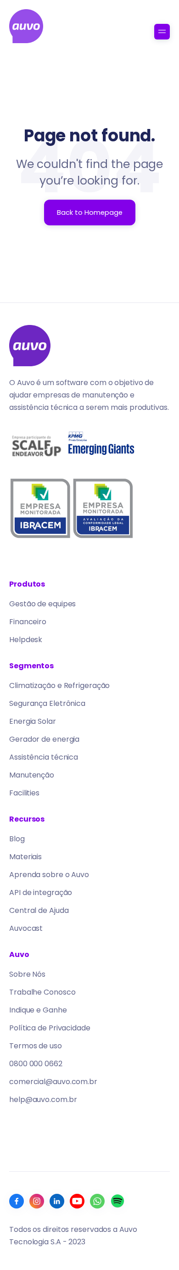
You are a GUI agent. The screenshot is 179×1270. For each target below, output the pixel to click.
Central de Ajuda (38, 910)
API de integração (40, 892)
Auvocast (26, 928)
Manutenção (31, 775)
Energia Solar (32, 721)
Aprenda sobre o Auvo (49, 874)
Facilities (24, 793)
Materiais (25, 856)
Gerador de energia (44, 739)
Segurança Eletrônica (47, 703)
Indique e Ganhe (38, 1010)
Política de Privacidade (49, 1028)
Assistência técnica (43, 757)
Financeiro (27, 621)
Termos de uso (35, 1046)
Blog (17, 839)
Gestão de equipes (42, 604)
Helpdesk (25, 639)
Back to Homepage (90, 212)
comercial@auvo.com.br (53, 1081)
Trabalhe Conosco (42, 992)
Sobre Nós (27, 974)
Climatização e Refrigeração (59, 685)
